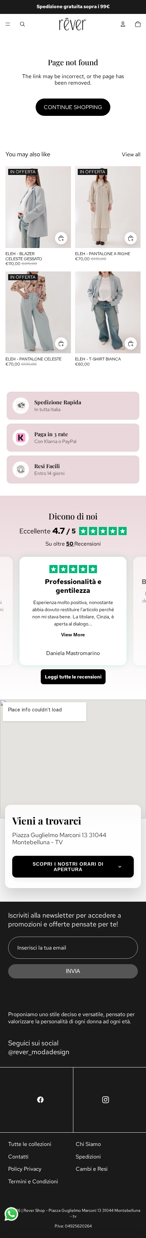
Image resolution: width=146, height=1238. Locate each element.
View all (131, 154)
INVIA (73, 971)
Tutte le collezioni (29, 1144)
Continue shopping (73, 107)
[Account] (122, 24)
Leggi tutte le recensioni (73, 677)
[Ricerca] (22, 24)
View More (73, 634)
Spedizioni (88, 1156)
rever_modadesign (41, 1051)
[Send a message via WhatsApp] (11, 1214)
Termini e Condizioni (33, 1181)
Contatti (18, 1156)
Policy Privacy (24, 1168)
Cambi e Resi (92, 1168)
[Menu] (8, 24)
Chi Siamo (88, 1144)
